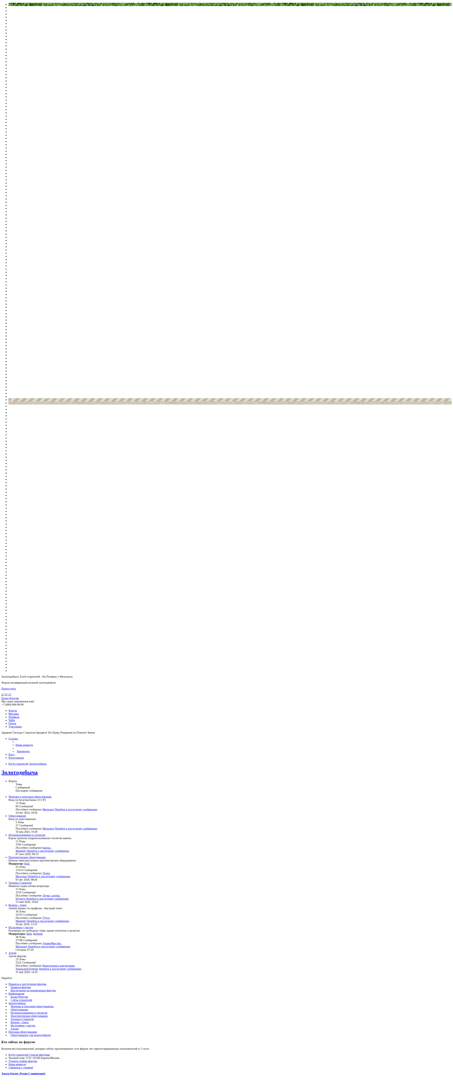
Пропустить (8, 688)
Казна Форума (19, 996)
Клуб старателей (18, 1054)
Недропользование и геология (26, 834)
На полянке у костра (20, 927)
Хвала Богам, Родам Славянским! (23, 1073)
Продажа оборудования (22, 1031)
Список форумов (39, 1054)
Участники (15, 726)
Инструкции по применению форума (33, 990)
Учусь (46, 917)
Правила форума (21, 987)
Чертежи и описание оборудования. (30, 796)
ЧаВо (11, 720)
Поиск (12, 723)
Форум (12, 710)
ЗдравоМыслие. (51, 943)
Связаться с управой (20, 1067)
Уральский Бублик (27, 968)
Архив (12, 952)
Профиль (13, 717)
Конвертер (23, 751)
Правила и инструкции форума (27, 984)
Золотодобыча (19, 772)
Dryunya (20, 898)
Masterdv (21, 850)
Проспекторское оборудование (27, 857)
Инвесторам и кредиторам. (58, 965)
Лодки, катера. (51, 895)
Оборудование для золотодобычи (31, 1035)
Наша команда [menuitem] (24, 744)
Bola (27, 863)
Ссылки (13, 738)
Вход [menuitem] (11, 754)
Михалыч (48, 809)
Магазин (13, 713)
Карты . (47, 847)
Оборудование (17, 815)
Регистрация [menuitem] (16, 757)
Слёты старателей (21, 1000)
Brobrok (38, 933)
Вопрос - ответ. (17, 905)
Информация (16, 993)
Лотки (46, 873)
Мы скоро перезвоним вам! (17, 701)
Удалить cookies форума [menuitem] (22, 1061)
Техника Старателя (19, 882)
